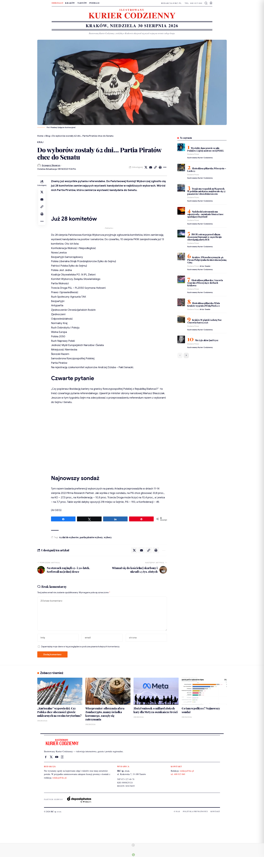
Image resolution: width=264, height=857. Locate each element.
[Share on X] (146, 167)
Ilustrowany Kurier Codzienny (200, 158)
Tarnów (82, 3)
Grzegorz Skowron (51, 165)
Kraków (70, 3)
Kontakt (215, 811)
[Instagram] (62, 757)
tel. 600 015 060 (193, 3)
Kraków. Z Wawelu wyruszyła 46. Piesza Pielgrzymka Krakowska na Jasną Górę (206, 260)
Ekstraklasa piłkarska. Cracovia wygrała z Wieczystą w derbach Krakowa (205, 283)
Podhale (94, 3)
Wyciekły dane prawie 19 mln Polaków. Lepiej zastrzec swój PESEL (205, 149)
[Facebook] (45, 757)
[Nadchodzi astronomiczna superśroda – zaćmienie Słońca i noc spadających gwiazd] (181, 211)
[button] (206, 3)
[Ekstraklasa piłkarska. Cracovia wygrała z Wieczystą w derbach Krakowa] (181, 279)
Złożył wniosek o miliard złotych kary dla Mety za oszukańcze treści (156, 710)
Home (40, 135)
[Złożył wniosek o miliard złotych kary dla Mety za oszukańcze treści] (156, 691)
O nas (177, 811)
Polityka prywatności (195, 811)
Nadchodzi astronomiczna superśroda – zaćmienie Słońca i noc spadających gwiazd (205, 214)
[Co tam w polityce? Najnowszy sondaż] (204, 691)
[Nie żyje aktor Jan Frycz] (181, 339)
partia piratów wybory (91, 537)
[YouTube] (56, 757)
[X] (51, 757)
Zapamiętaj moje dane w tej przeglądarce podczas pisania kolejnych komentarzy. (80, 646)
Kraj (40, 142)
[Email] (150, 167)
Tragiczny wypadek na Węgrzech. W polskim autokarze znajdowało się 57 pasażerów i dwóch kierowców (206, 191)
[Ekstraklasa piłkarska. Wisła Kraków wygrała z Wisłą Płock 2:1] (181, 302)
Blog (48, 135)
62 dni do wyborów (69, 537)
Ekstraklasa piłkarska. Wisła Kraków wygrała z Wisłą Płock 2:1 (203, 304)
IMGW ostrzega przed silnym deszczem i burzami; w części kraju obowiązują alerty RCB (204, 237)
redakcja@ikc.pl (171, 3)
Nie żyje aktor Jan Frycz (206, 340)
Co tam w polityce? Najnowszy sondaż (201, 710)
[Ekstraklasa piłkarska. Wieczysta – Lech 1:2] (181, 167)
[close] (133, 845)
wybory (108, 537)
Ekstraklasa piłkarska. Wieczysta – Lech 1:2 (206, 169)
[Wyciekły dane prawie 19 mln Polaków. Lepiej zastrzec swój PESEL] (181, 147)
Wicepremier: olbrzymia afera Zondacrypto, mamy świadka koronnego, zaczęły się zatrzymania (104, 714)
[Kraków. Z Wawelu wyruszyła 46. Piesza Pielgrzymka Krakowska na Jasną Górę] (181, 256)
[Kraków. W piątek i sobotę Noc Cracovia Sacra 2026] (181, 319)
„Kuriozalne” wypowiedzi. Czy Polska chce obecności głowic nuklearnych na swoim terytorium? (59, 712)
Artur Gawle (205, 266)
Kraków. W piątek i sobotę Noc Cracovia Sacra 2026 (204, 321)
